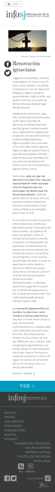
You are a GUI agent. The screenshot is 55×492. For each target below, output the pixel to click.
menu (13, 4)
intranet (10, 439)
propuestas (13, 426)
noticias (10, 413)
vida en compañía (38, 448)
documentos (14, 421)
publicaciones (15, 430)
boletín (10, 434)
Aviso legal (42, 461)
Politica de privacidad (34, 456)
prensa (9, 417)
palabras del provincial (32, 443)
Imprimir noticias (38, 452)
